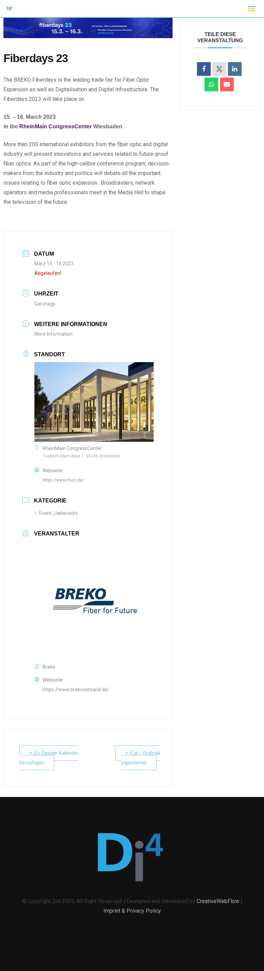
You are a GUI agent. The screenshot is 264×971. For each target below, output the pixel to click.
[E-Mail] (227, 84)
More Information (53, 334)
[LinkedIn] (235, 69)
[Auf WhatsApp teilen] (211, 84)
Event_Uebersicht (58, 513)
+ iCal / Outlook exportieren (140, 758)
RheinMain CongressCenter (55, 126)
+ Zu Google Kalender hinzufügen (48, 758)
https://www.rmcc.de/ (63, 480)
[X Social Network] (219, 69)
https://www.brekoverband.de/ (76, 689)
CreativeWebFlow (218, 901)
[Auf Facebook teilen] (204, 69)
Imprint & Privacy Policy (132, 911)
